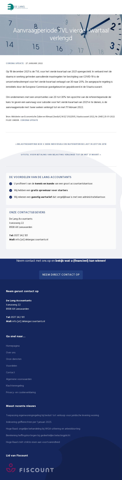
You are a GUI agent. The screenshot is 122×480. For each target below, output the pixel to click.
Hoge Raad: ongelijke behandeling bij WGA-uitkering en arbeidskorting (43, 429)
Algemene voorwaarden (19, 379)
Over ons (11, 353)
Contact (10, 373)
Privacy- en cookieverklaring (21, 392)
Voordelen (11, 366)
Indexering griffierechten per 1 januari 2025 (28, 422)
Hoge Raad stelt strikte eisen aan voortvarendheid (33, 442)
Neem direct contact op (61, 275)
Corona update (15, 63)
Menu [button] (112, 7)
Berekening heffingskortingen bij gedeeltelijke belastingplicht (38, 435)
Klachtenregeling (15, 386)
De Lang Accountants (17, 7)
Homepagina (13, 346)
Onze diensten (13, 359)
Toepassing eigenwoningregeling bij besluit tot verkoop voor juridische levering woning (52, 415)
